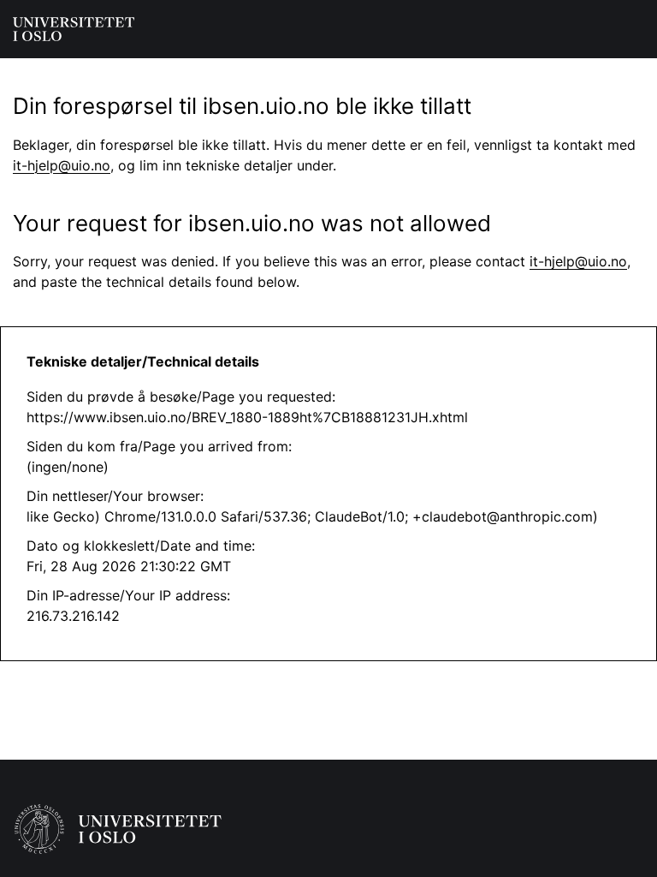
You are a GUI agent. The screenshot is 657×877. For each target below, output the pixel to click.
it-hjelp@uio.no (61, 165)
